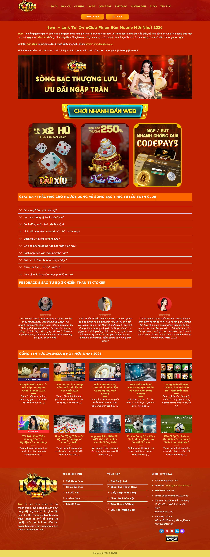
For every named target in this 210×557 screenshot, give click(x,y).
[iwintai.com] (32, 6)
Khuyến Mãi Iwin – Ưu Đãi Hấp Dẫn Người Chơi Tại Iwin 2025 (33, 387)
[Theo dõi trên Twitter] (161, 531)
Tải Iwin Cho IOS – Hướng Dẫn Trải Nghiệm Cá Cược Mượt (33, 439)
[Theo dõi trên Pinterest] (166, 531)
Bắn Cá (65, 6)
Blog (153, 6)
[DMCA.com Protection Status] (172, 538)
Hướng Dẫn (138, 6)
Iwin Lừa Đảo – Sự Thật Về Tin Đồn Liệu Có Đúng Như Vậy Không (105, 389)
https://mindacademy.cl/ (99, 43)
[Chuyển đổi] (20, 210)
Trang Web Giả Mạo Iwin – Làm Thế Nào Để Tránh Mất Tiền (176, 387)
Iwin (20, 33)
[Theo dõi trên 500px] (177, 531)
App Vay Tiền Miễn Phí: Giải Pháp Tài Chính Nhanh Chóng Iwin (105, 439)
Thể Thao (121, 6)
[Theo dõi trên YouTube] (172, 531)
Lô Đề (91, 6)
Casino (79, 6)
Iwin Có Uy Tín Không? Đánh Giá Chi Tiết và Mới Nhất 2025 (69, 387)
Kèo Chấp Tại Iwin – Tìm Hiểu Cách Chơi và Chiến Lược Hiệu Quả (176, 439)
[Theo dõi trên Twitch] (182, 531)
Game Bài (105, 6)
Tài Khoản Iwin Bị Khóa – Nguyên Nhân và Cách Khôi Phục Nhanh (141, 389)
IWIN (54, 6)
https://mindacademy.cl (178, 485)
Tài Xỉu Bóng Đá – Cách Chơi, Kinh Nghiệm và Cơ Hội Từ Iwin (141, 439)
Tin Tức (165, 6)
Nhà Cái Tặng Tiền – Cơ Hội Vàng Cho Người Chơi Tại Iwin (69, 439)
